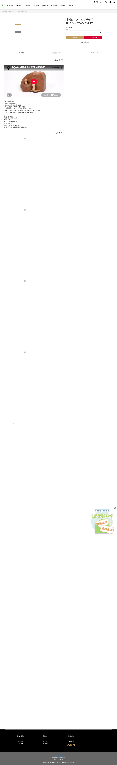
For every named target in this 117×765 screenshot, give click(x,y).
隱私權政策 (61, 755)
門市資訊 (20, 743)
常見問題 (45, 741)
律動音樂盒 (24, 11)
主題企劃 (54, 6)
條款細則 (55, 755)
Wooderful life (11, 11)
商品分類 (36, 6)
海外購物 (70, 6)
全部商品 (4, 11)
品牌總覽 (27, 6)
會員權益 (45, 743)
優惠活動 (10, 6)
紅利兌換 (63, 6)
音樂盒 (18, 11)
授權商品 (18, 6)
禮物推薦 (45, 6)
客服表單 (71, 741)
